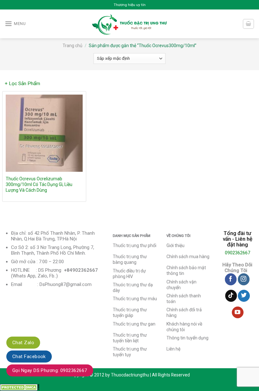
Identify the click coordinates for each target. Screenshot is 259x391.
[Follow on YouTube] (238, 313)
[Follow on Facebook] (231, 279)
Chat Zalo (23, 342)
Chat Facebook (29, 356)
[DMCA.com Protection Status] (19, 387)
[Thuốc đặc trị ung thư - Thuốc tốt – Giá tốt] (129, 24)
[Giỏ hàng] (248, 24)
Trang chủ (72, 45)
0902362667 (237, 253)
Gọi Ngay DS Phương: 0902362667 (49, 370)
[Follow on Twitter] (244, 296)
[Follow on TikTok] (231, 296)
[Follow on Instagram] (244, 279)
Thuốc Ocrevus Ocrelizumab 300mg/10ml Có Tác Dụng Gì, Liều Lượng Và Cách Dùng (39, 184)
